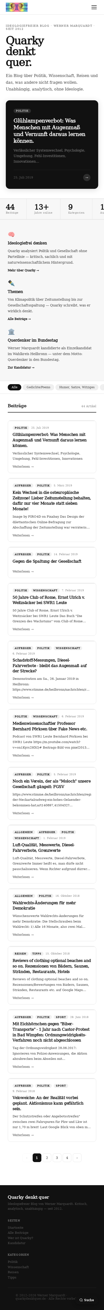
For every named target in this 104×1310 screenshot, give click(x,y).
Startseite (15, 1227)
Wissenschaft (18, 1267)
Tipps (12, 1277)
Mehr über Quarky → (23, 270)
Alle (14, 387)
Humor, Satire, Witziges (77, 387)
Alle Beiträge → (19, 319)
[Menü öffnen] (94, 7)
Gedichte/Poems (38, 387)
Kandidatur (16, 1243)
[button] (52, 144)
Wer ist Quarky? (20, 1238)
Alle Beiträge (18, 1232)
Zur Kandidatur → (21, 367)
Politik (13, 1262)
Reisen (13, 1272)
